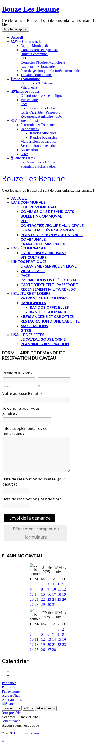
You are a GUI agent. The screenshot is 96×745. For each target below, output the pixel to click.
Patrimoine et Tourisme (38, 125)
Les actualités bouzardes (38, 66)
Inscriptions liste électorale (40, 108)
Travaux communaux (36, 75)
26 (64, 599)
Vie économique (27, 79)
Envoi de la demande (30, 518)
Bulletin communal (34, 54)
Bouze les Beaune (27, 733)
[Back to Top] (3, 741)
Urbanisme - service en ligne (41, 96)
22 (43, 599)
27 (32, 604)
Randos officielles (43, 133)
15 (43, 594)
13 (32, 594)
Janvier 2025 (47, 570)
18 (59, 594)
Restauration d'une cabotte (40, 146)
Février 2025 (47, 615)
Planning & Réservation (38, 166)
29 (43, 604)
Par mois (8, 687)
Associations (30, 150)
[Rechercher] (9, 704)
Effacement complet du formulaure (36, 533)
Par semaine (11, 691)
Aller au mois (12, 700)
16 (49, 594)
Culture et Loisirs (27, 120)
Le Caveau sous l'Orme (38, 162)
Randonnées (30, 129)
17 (54, 594)
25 (59, 599)
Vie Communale (28, 41)
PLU (24, 58)
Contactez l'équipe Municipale (43, 62)
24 (54, 599)
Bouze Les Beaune (30, 9)
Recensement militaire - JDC (42, 116)
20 (32, 599)
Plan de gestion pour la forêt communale (50, 71)
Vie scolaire (29, 100)
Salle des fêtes (24, 158)
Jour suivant (11, 721)
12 (64, 589)
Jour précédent (12, 713)
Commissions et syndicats (39, 50)
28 (36, 604)
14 (36, 594)
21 (36, 599)
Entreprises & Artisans (37, 83)
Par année (9, 683)
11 (59, 589)
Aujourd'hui (11, 695)
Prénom (7, 386)
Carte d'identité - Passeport (40, 112)
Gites (24, 154)
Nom (40, 386)
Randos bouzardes (43, 137)
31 (54, 604)
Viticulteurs (29, 87)
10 (54, 589)
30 (49, 604)
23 (49, 599)
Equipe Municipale (34, 46)
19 (64, 594)
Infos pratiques (28, 91)
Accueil (17, 37)
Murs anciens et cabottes (38, 141)
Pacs (24, 104)
